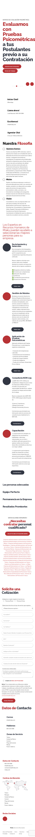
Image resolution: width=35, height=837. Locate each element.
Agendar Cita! (13, 132)
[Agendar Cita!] (4, 134)
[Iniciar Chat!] (4, 100)
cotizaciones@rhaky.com (8, 695)
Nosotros (22, 831)
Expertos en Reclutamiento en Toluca (15, 564)
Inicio (16, 831)
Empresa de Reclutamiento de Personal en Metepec (17, 558)
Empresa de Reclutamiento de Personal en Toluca (17, 554)
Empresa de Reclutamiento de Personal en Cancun (17, 539)
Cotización (12, 833)
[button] (27, 84)
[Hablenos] (3, 727)
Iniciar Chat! (12, 99)
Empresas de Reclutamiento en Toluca (19, 562)
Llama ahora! (13, 110)
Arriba (20, 833)
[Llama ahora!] (4, 112)
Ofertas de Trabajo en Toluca (23, 570)
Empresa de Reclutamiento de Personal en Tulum (17, 556)
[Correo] (3, 718)
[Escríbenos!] (4, 123)
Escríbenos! (12, 121)
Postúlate (5, 833)
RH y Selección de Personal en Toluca (14, 573)
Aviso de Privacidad (17, 680)
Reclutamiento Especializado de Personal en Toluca (17, 571)
